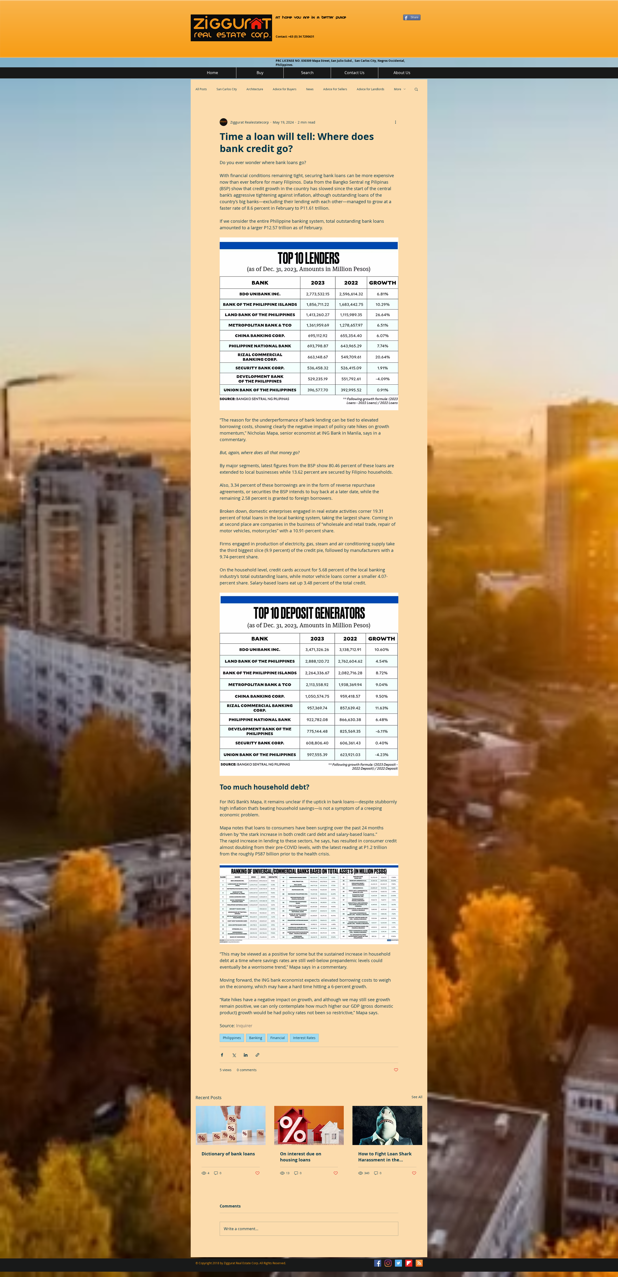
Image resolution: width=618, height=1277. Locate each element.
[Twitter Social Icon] (398, 1263)
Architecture (254, 89)
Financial (277, 1037)
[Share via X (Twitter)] (234, 1055)
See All (417, 1097)
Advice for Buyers (284, 89)
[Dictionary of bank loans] (231, 1125)
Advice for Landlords (370, 89)
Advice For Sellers (335, 89)
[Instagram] (388, 1263)
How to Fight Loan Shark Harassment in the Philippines (385, 1157)
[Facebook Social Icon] (377, 1263)
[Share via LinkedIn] (245, 1055)
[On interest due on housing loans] (309, 1125)
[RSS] (419, 1263)
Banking (255, 1037)
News (310, 89)
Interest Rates (304, 1037)
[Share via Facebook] (222, 1055)
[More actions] (395, 122)
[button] (416, 89)
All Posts (201, 89)
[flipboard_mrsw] (408, 1263)
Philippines (232, 1037)
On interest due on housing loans (300, 1157)
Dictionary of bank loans (228, 1154)
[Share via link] (257, 1055)
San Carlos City (227, 89)
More (397, 89)
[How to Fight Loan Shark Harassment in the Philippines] (387, 1125)
